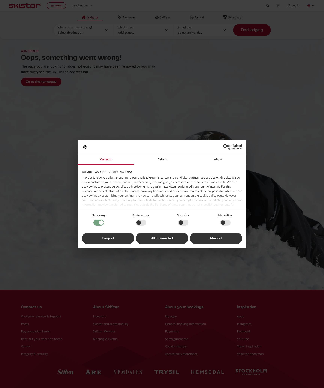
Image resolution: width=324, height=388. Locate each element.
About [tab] (218, 159)
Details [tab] (162, 159)
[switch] (141, 223)
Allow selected (162, 238)
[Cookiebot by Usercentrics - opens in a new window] (225, 147)
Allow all (216, 238)
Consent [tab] (106, 159)
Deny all (108, 238)
